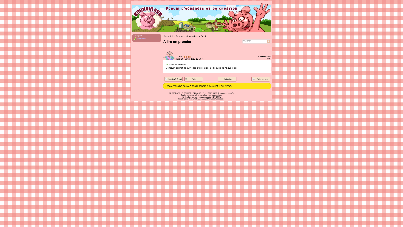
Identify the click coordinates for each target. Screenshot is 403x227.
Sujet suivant (262, 79)
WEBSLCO (197, 93)
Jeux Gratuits (183, 99)
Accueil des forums (173, 36)
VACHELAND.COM (200, 99)
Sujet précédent (175, 79)
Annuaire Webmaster (216, 99)
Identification (141, 39)
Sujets (194, 79)
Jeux (191, 99)
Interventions (191, 36)
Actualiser (228, 79)
